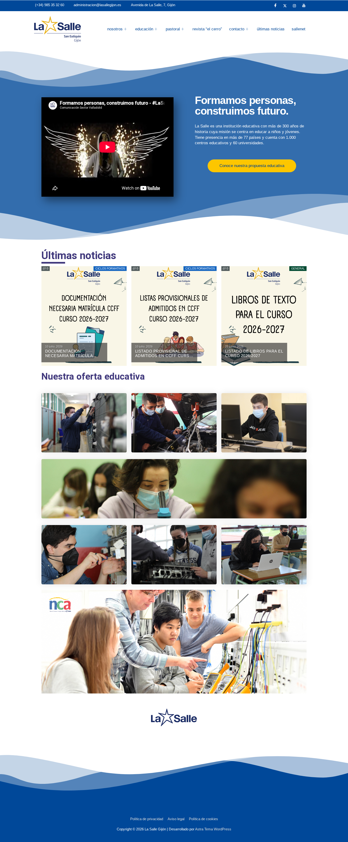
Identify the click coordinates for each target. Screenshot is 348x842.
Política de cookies (203, 819)
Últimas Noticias (271, 29)
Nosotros (115, 29)
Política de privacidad (146, 819)
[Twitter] (285, 5)
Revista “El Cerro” (207, 29)
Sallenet (298, 29)
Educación (144, 29)
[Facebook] (275, 5)
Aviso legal (176, 819)
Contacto (236, 29)
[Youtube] (304, 5)
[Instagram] (294, 5)
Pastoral (173, 29)
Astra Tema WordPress (213, 829)
